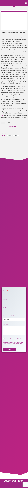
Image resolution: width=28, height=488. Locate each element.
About (2, 122)
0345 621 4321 (14, 481)
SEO (2, 115)
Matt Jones (12, 126)
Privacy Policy (10, 343)
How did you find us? (9, 316)
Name (5, 291)
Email (5, 299)
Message (6, 324)
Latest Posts (9, 122)
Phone (5, 307)
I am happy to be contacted (14, 338)
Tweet (3, 135)
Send (9, 349)
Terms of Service (18, 343)
